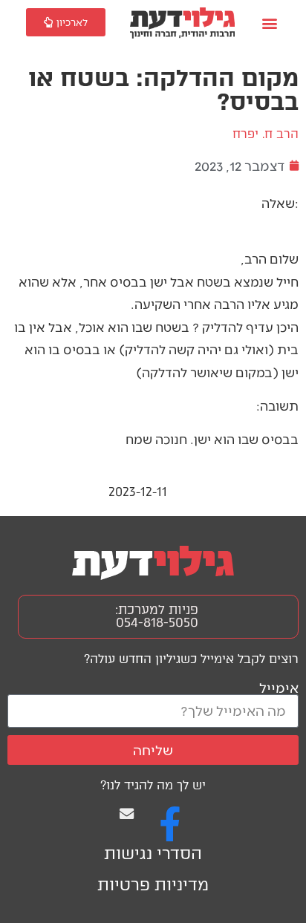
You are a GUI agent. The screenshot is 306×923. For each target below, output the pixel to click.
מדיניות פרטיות (153, 885)
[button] (269, 23)
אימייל (279, 687)
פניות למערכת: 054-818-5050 (156, 616)
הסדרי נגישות (153, 854)
